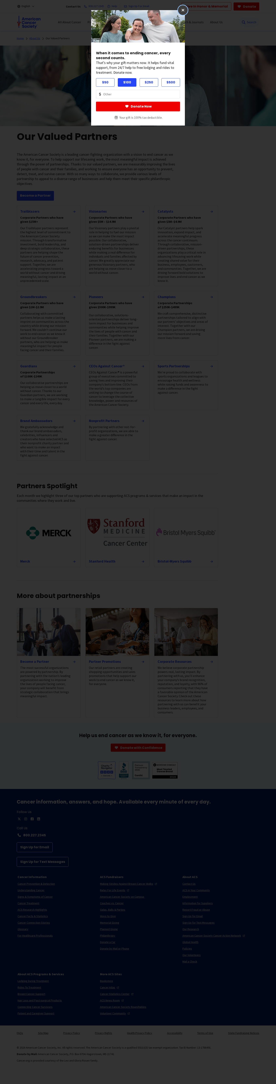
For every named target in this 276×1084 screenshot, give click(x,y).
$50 (105, 82)
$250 (149, 82)
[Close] (183, 10)
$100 (127, 82)
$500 (170, 82)
